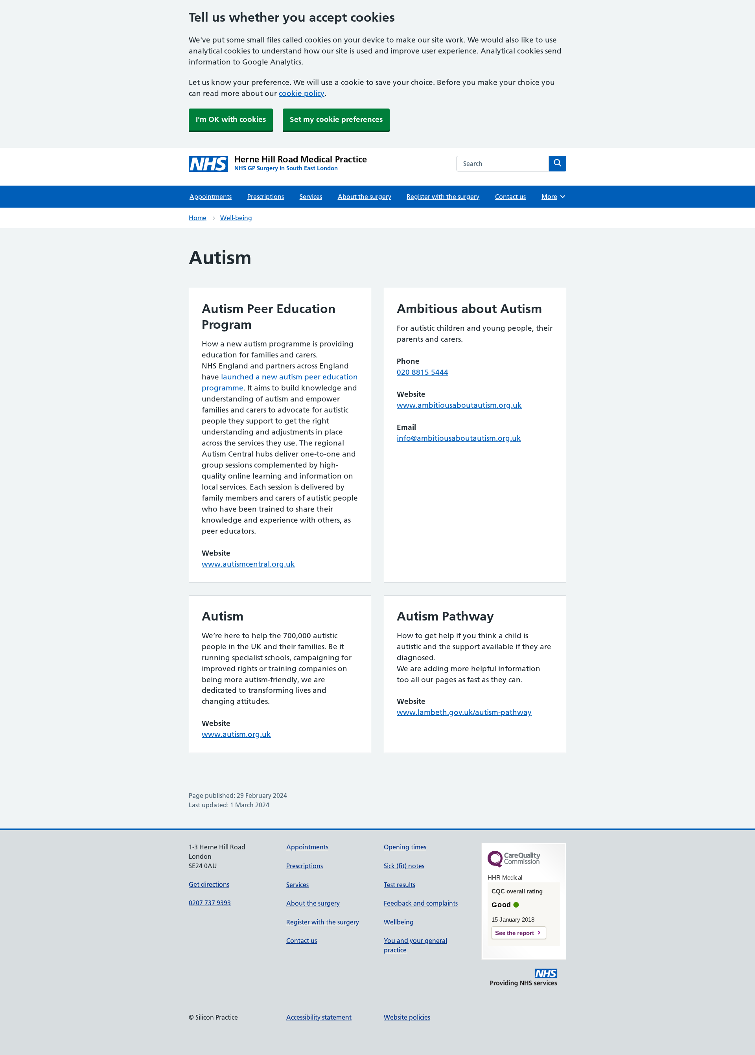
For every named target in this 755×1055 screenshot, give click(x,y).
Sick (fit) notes (404, 866)
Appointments (211, 197)
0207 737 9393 (210, 903)
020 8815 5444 (422, 372)
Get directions (209, 884)
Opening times (405, 847)
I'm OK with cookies (231, 119)
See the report (514, 933)
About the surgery (364, 197)
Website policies (407, 1017)
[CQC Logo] (514, 865)
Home (197, 218)
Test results (399, 885)
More (552, 197)
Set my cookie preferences (336, 119)
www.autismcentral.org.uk (248, 564)
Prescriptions (265, 197)
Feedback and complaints (421, 903)
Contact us (510, 197)
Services (311, 197)
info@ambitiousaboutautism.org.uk (459, 438)
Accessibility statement (319, 1017)
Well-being (236, 218)
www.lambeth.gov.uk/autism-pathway (464, 712)
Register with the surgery (443, 197)
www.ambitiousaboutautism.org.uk (459, 405)
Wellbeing (399, 922)
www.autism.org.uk (236, 734)
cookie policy (301, 93)
